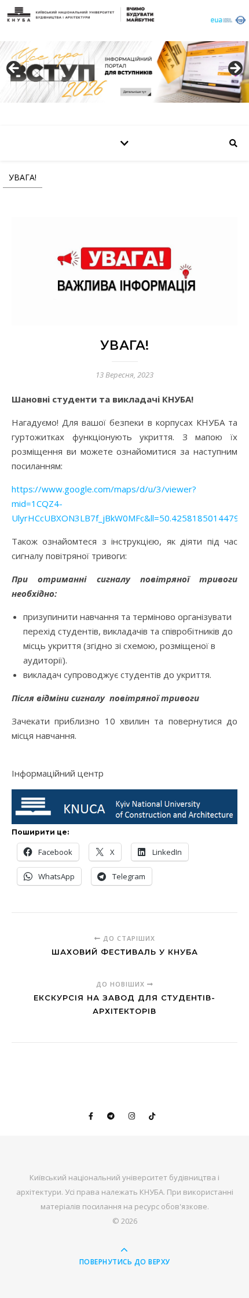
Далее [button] (234, 69)
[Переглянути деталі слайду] (124, 71)
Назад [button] (14, 69)
